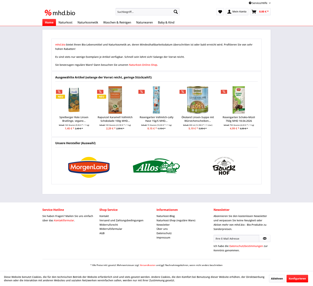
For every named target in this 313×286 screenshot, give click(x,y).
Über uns (162, 229)
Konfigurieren (297, 278)
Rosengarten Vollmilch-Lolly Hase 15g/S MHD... (156, 118)
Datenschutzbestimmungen (246, 246)
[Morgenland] (89, 165)
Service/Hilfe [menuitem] (259, 3)
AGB (102, 233)
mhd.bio (60, 44)
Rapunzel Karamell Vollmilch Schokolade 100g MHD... (115, 118)
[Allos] (157, 165)
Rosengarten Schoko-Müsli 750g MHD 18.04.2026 (239, 118)
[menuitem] (148, 11)
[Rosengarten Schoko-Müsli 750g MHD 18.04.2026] (239, 100)
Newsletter (163, 224)
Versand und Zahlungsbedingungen (121, 220)
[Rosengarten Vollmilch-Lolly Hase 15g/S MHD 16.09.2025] (156, 100)
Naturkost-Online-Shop (143, 64)
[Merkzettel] (220, 11)
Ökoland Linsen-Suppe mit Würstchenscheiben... (197, 118)
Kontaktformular (64, 220)
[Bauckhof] (224, 165)
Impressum (163, 237)
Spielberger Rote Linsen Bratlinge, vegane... (73, 118)
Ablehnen (277, 278)
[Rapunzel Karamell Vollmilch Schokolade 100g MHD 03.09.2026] (115, 100)
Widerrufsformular (110, 229)
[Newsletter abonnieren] (264, 238)
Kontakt (104, 216)
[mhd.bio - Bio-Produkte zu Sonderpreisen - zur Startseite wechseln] (61, 12)
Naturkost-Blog (165, 216)
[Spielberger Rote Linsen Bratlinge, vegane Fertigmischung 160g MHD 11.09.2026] (74, 100)
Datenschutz (164, 233)
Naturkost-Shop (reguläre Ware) (175, 220)
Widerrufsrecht (108, 224)
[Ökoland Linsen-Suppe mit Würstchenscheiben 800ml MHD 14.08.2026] (198, 100)
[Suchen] (176, 11)
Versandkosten (148, 265)
